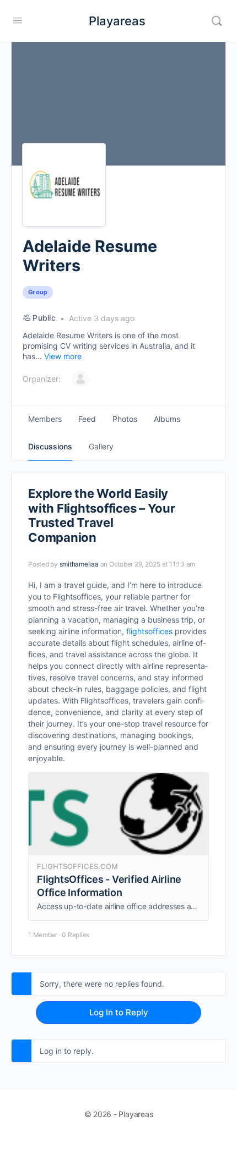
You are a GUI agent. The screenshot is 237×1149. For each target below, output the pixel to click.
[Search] (216, 21)
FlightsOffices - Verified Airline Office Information (109, 885)
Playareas (117, 21)
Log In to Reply (118, 1012)
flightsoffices (149, 631)
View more (63, 356)
